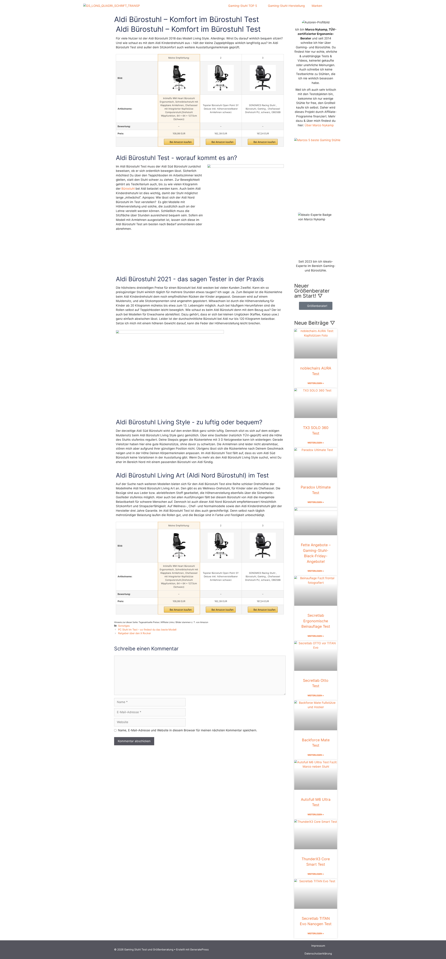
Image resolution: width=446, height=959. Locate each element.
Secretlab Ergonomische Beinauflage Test (315, 621)
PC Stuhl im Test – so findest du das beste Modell (147, 629)
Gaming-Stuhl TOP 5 (242, 6)
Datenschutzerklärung (318, 953)
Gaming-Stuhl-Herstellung (286, 6)
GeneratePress (199, 949)
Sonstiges (124, 625)
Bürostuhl (128, 188)
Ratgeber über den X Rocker (134, 633)
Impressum (318, 945)
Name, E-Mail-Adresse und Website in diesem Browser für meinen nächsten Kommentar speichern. (187, 730)
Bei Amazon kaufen (181, 141)
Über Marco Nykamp (319, 125)
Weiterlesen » (315, 383)
